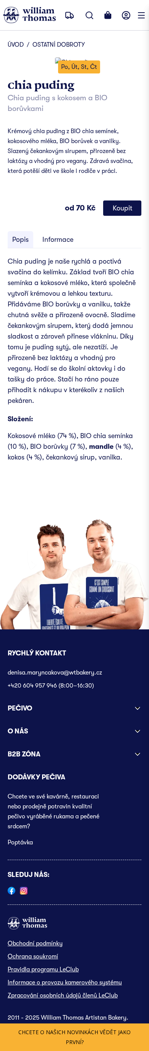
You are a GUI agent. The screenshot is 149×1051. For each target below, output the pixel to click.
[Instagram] (24, 890)
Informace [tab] (57, 239)
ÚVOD (16, 44)
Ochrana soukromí (33, 956)
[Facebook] (11, 890)
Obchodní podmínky (35, 943)
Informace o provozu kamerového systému (65, 982)
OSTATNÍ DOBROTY (58, 44)
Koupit (122, 208)
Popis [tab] (20, 239)
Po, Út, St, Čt (79, 67)
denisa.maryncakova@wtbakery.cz (55, 672)
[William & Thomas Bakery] (29, 15)
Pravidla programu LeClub (43, 969)
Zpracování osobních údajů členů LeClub (63, 995)
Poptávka (20, 842)
